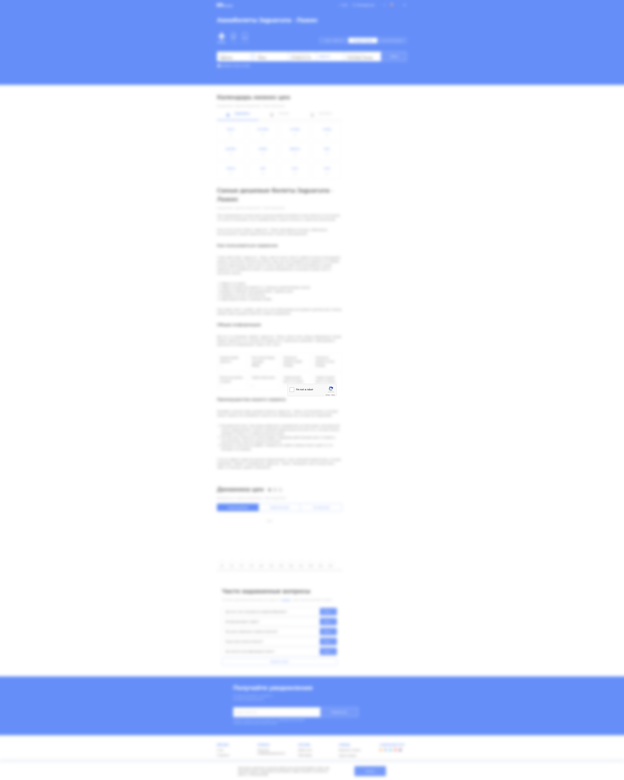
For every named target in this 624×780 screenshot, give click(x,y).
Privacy (328, 395)
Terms (333, 395)
